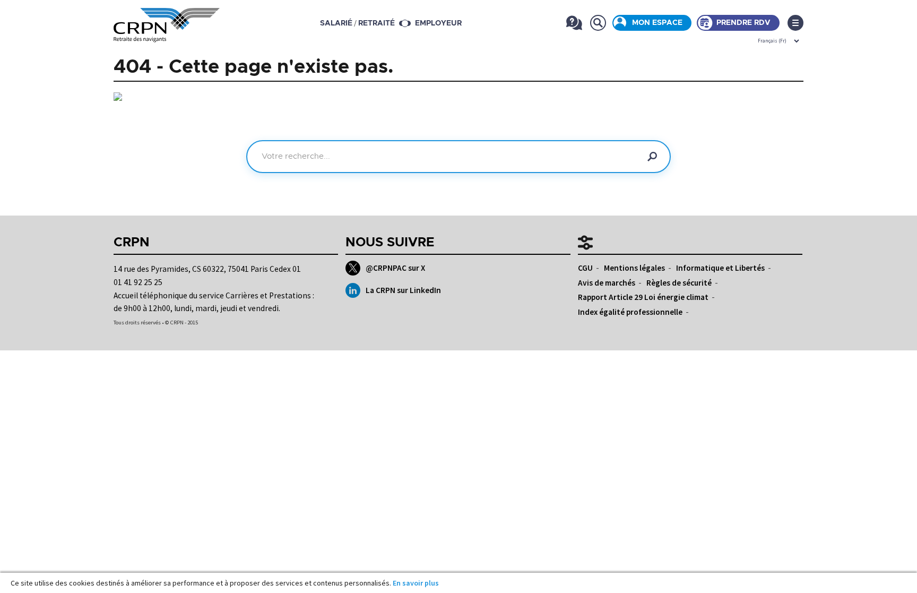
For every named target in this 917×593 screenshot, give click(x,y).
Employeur (438, 23)
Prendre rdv (743, 23)
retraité (376, 23)
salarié (336, 23)
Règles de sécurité (679, 283)
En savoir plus (416, 583)
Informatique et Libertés (720, 268)
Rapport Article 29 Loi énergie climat (643, 297)
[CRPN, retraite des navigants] (167, 34)
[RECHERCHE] (598, 23)
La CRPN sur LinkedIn (403, 290)
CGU (585, 268)
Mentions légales (634, 268)
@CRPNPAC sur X (395, 268)
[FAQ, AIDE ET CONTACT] (574, 23)
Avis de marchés (606, 283)
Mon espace (657, 23)
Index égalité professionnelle (630, 312)
